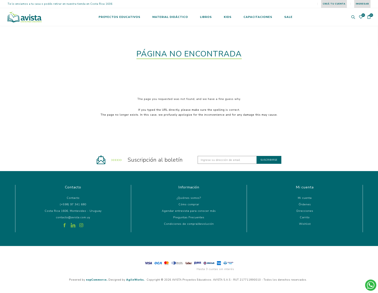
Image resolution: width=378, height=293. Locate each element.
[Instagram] (81, 224)
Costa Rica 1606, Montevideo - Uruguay (73, 211)
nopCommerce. (97, 280)
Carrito (305, 217)
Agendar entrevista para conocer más (189, 211)
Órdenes (305, 204)
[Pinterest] (73, 224)
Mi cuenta (305, 198)
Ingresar (362, 3)
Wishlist (305, 224)
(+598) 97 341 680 (73, 204)
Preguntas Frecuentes (188, 217)
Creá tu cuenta (334, 3)
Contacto (73, 198)
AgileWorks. (135, 280)
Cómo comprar (189, 204)
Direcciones (304, 211)
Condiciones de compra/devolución (189, 224)
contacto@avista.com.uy (73, 217)
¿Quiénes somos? (189, 198)
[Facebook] (65, 224)
